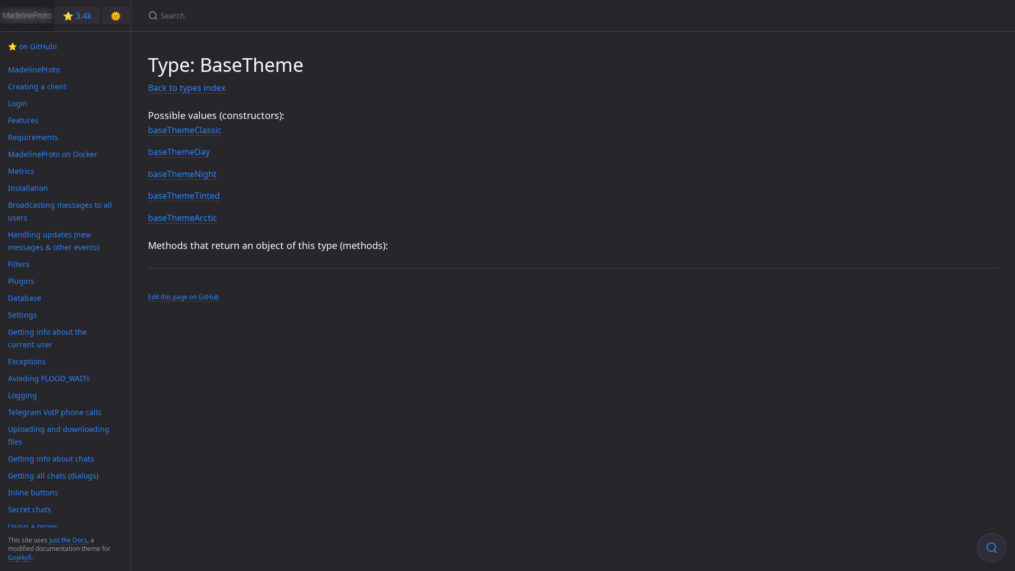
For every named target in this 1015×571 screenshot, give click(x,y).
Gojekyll (19, 557)
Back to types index (186, 88)
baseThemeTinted (184, 195)
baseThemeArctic (182, 218)
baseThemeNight (182, 174)
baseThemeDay (179, 152)
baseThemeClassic (185, 130)
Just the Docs (68, 540)
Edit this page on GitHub (183, 296)
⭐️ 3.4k (77, 16)
